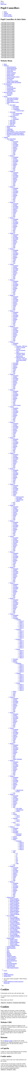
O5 (17, 853)
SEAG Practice (17, 405)
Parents (5, 96)
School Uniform (11, 74)
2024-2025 (12, 123)
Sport (8, 950)
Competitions (16, 109)
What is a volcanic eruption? (20, 348)
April (14, 151)
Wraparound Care (11, 126)
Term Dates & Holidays (13, 98)
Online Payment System (13, 102)
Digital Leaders (10, 938)
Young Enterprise (11, 959)
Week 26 (21, 671)
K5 (17, 857)
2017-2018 (12, 105)
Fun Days (9, 962)
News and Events (8, 92)
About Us (6, 65)
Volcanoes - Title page (21, 346)
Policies (9, 85)
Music (8, 952)
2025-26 (12, 124)
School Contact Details (12, 81)
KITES (18, 501)
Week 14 (21, 626)
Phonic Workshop (17, 759)
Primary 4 (12, 202)
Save (14, 1069)
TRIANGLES (19, 499)
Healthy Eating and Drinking (14, 82)
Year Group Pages (11, 138)
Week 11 (21, 622)
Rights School (10, 75)
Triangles (18, 619)
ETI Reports (10, 86)
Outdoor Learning (11, 956)
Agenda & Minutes (14, 900)
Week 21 (21, 664)
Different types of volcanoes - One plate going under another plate (21, 359)
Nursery (12, 140)
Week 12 (21, 623)
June (14, 154)
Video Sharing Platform (12, 967)
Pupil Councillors (8, 16)
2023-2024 (12, 122)
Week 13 (21, 625)
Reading (9, 953)
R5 (17, 859)
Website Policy (7, 976)
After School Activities (12, 99)
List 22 (18, 817)
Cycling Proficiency (12, 958)
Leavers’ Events (11, 966)
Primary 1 (12, 155)
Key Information (8, 84)
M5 (17, 860)
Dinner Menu (10, 100)
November (15, 144)
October (15, 143)
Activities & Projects (15, 919)
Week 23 (21, 667)
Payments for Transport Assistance (15, 133)
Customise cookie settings (19, 1002)
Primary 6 (12, 233)
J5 (16, 855)
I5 (16, 856)
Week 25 (21, 670)
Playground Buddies (12, 963)
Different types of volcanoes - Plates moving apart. (20, 354)
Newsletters (10, 93)
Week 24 (21, 669)
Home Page (3, 4)
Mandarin (9, 955)
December (15, 146)
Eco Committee (10, 915)
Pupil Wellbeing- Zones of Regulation (16, 131)
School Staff (10, 71)
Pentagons (18, 629)
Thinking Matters (11, 946)
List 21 (18, 815)
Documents (16, 107)
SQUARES (19, 498)
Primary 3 (12, 186)
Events (14, 117)
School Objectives (11, 69)
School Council (7, 14)
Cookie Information (8, 974)
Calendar (9, 95)
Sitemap (6, 973)
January (15, 147)
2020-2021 (12, 116)
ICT (8, 949)
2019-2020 (12, 112)
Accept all (9, 1002)
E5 (17, 862)
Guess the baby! (20, 110)
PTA (8, 103)
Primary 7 (12, 248)
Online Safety (10, 130)
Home (5, 11)
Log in (2, 2)
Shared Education (11, 948)
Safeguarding (10, 89)
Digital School (10, 78)
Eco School (10, 79)
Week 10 (21, 621)
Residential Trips (11, 965)
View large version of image (8, 22)
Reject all (3, 1002)
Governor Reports (11, 88)
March (14, 150)
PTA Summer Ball (17, 113)
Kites (14, 822)
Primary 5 (12, 217)
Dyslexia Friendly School (13, 76)
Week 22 (21, 666)
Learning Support (11, 91)
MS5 (17, 863)
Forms (8, 127)
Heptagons (18, 639)
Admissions (10, 129)
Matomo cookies (9, 1040)
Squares (18, 649)
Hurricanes (19, 833)
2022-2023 (12, 120)
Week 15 (21, 628)
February (15, 148)
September (15, 141)
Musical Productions (12, 960)
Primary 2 (12, 171)
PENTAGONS (20, 497)
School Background (12, 68)
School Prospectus (11, 67)
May (14, 153)
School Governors (11, 72)
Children (6, 13)
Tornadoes (18, 835)
